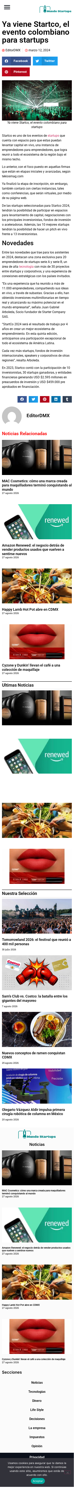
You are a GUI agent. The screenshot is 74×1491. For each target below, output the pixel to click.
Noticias (37, 1382)
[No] (67, 1472)
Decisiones (37, 1419)
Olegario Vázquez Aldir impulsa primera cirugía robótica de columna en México (33, 1112)
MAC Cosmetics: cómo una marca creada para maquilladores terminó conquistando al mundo (37, 485)
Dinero (37, 1401)
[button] (7, 7)
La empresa (37, 1428)
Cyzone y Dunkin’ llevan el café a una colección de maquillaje (31, 667)
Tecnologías (36, 1392)
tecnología (26, 266)
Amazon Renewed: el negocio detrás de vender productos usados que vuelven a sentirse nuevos (33, 549)
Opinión (36, 1446)
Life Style (37, 1410)
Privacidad (37, 1457)
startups (53, 135)
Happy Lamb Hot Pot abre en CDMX (30, 609)
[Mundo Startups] (55, 9)
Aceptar (38, 1481)
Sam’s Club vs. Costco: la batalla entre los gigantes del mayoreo (35, 998)
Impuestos (37, 1437)
